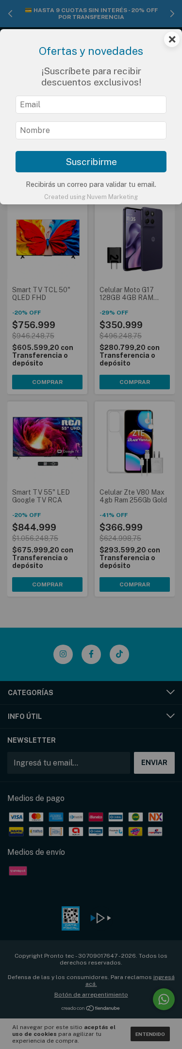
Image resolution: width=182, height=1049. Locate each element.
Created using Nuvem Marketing (91, 196)
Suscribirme (91, 161)
